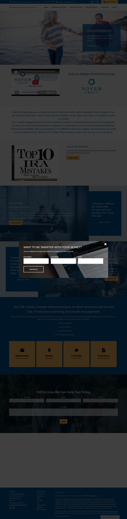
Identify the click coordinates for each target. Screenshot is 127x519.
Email (80, 257)
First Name (27, 257)
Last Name (54, 257)
